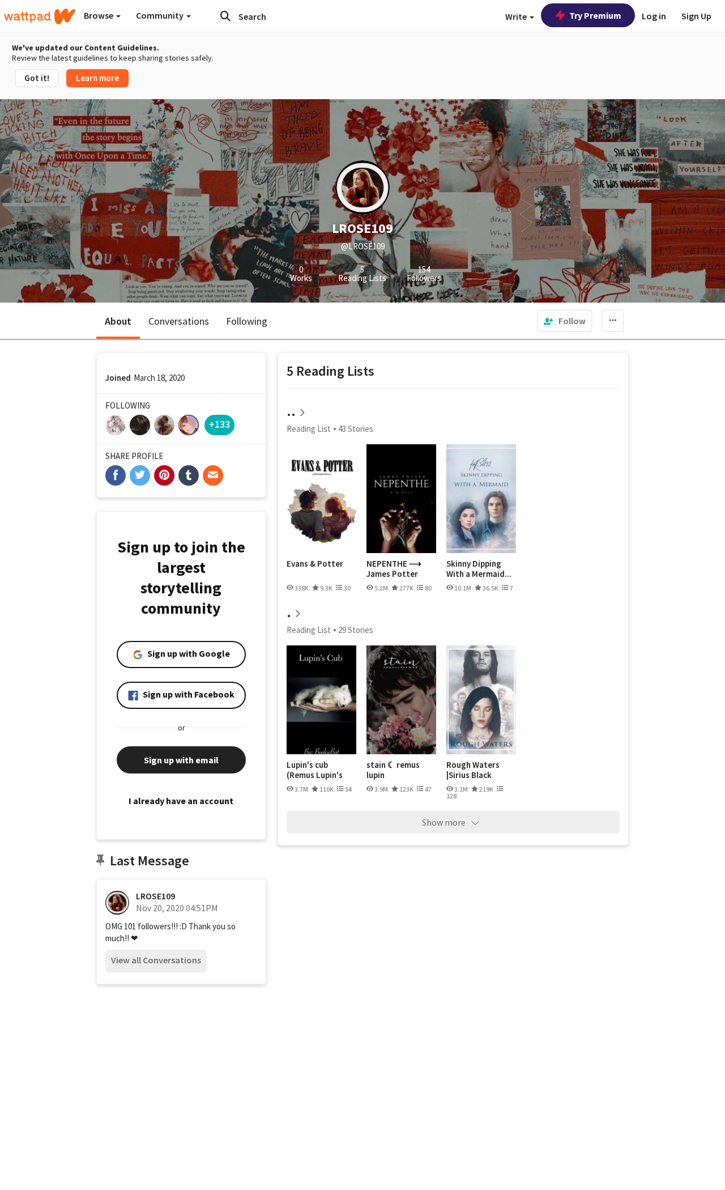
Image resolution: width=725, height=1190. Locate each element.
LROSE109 (155, 896)
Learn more (97, 78)
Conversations (178, 321)
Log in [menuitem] (654, 16)
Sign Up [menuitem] (696, 16)
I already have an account (181, 800)
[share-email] (213, 475)
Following (246, 321)
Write (516, 16)
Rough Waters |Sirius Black (473, 770)
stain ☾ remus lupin (393, 770)
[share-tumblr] (188, 475)
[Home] (39, 16)
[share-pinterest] (164, 475)
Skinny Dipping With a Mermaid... (478, 569)
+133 (219, 424)
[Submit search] (225, 16)
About (118, 321)
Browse (99, 15)
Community (160, 15)
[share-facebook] (115, 475)
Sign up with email (181, 760)
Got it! (36, 78)
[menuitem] (564, 320)
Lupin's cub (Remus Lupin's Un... (315, 770)
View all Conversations (156, 960)
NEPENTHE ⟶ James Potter (393, 569)
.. (291, 411)
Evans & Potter (315, 564)
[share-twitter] (140, 475)
